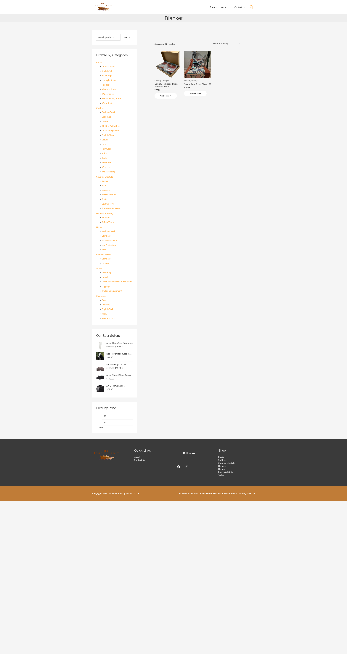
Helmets (106, 217)
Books (105, 180)
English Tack (107, 309)
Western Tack (108, 318)
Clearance (101, 296)
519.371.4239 (132, 493)
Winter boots (108, 93)
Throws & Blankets (111, 208)
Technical (106, 162)
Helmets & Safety (104, 213)
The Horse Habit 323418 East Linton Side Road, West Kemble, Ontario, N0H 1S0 (216, 493)
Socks (104, 158)
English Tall (107, 71)
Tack (104, 249)
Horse (99, 227)
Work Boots (107, 103)
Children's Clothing (111, 126)
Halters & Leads (109, 240)
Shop (212, 7)
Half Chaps (107, 75)
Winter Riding (108, 171)
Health (105, 277)
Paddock (106, 84)
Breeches (106, 116)
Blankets (106, 235)
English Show (108, 135)
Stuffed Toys (108, 203)
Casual (105, 121)
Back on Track (108, 112)
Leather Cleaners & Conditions (117, 281)
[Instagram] (186, 466)
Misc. (104, 313)
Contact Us (239, 7)
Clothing (106, 304)
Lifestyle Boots (109, 80)
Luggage (106, 190)
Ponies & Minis (103, 254)
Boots (99, 62)
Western (106, 167)
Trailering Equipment (112, 290)
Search (126, 37)
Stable (99, 268)
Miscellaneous (109, 194)
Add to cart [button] (165, 95)
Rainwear (106, 148)
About (137, 457)
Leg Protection (109, 245)
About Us (225, 7)
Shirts (104, 153)
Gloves (105, 139)
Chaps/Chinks (108, 66)
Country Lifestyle (104, 176)
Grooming (106, 272)
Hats (104, 144)
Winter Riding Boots (111, 98)
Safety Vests (108, 222)
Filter (101, 427)
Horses (221, 469)
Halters (105, 263)
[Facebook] (178, 466)
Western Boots (109, 89)
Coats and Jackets (110, 130)
